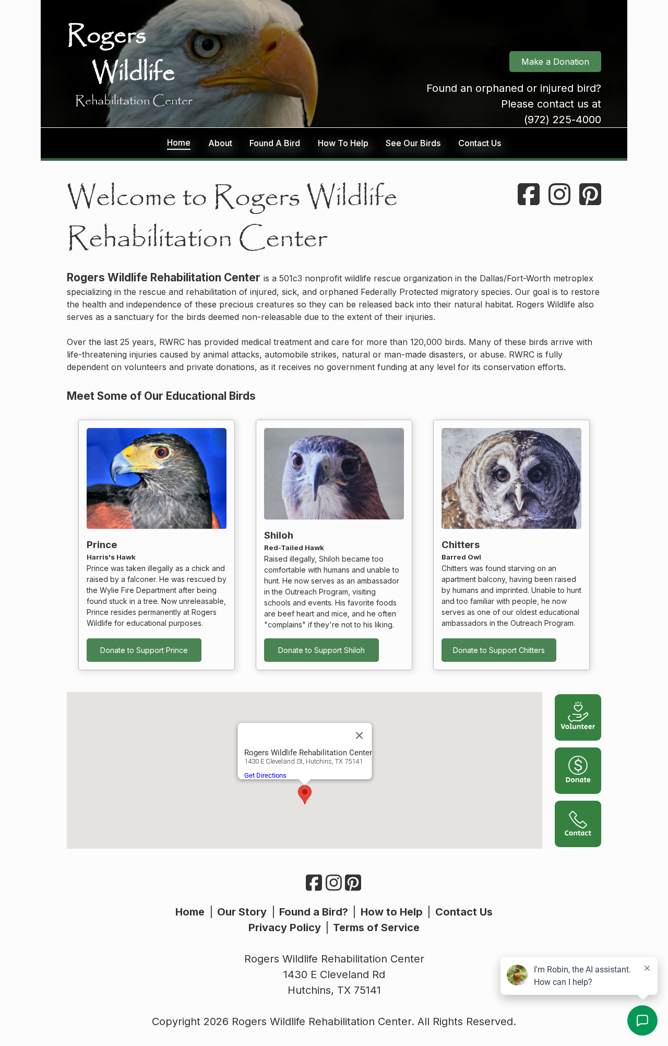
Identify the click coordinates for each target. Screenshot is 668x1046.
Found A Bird (274, 143)
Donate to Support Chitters (499, 650)
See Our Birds (413, 143)
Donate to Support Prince (144, 650)
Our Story (242, 912)
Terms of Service (376, 927)
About (220, 143)
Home (178, 142)
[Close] (359, 735)
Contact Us (479, 143)
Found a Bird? (313, 912)
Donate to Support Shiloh (321, 650)
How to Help (392, 912)
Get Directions (265, 775)
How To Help (343, 143)
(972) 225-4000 (562, 119)
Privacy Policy (284, 927)
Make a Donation (555, 61)
